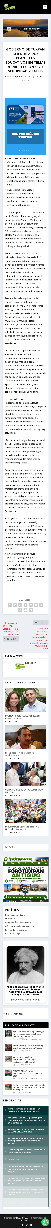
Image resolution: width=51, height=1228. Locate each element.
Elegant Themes (23, 1218)
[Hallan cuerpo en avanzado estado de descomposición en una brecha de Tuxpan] (8, 1087)
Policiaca (27, 1051)
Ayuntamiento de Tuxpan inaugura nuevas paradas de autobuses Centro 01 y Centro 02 (29, 1034)
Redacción (26, 76)
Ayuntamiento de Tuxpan (33, 1039)
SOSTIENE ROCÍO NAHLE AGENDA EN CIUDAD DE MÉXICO (22, 717)
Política (25, 80)
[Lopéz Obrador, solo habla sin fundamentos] (25, 737)
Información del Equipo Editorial (20, 926)
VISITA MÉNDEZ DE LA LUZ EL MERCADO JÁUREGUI (24, 791)
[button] (45, 1222)
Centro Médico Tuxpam (25, 135)
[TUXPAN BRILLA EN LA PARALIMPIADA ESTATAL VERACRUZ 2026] (8, 1073)
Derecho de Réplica (13, 933)
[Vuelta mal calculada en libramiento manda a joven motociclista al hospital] (8, 1059)
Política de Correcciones (16, 930)
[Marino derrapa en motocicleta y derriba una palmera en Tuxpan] (8, 1047)
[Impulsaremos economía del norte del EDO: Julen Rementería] (25, 811)
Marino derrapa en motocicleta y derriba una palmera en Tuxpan (28, 1046)
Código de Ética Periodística (18, 922)
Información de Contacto (17, 915)
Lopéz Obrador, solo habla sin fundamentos (20, 754)
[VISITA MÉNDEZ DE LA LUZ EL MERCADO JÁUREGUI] (25, 774)
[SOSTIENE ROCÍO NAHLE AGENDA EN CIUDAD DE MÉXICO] (25, 700)
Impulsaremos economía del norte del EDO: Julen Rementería (23, 828)
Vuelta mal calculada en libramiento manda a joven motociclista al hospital (25, 1059)
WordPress (25, 1221)
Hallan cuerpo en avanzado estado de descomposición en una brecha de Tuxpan (29, 1087)
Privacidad (10, 918)
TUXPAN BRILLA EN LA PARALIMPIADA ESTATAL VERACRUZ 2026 (28, 1073)
